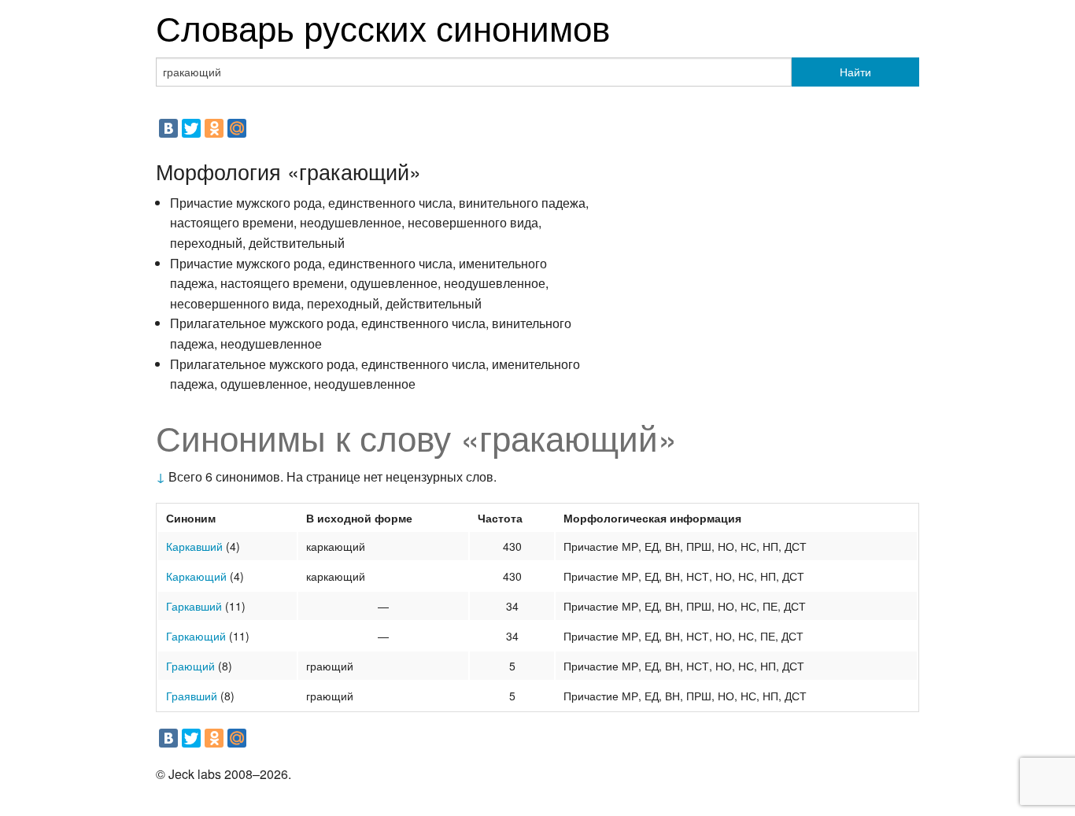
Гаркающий (196, 636)
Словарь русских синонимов (383, 26)
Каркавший (194, 546)
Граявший (191, 695)
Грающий (190, 666)
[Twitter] (191, 128)
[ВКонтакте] (168, 128)
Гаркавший (194, 606)
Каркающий (196, 576)
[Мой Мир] (236, 128)
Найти (855, 71)
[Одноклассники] (214, 128)
